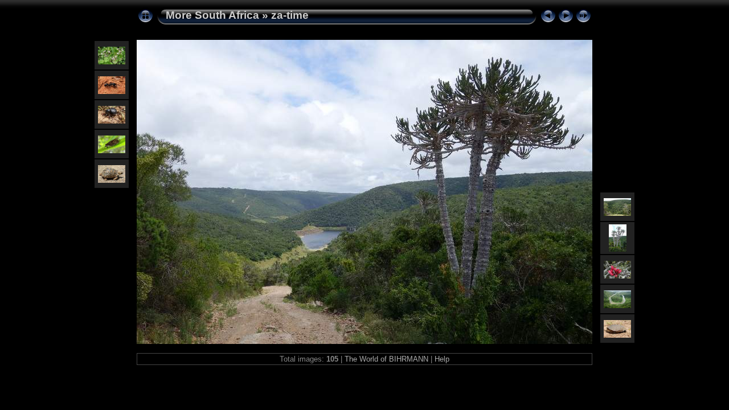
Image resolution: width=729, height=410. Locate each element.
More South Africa (212, 15)
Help (442, 359)
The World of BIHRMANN (386, 359)
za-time (290, 15)
